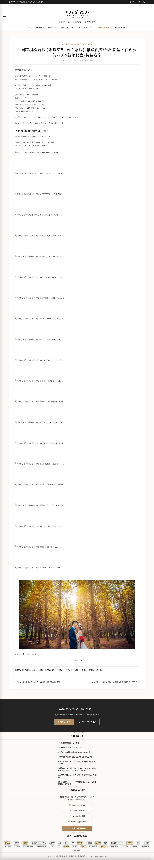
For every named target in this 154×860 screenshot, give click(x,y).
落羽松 (91, 670)
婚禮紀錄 (103, 847)
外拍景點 (75, 27)
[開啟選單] (4, 17)
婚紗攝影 (80, 843)
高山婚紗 (98, 843)
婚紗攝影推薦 (93, 847)
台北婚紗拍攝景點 (41, 847)
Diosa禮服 (125, 847)
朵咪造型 (89, 843)
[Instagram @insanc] (130, 2)
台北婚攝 (66, 847)
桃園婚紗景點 (50, 670)
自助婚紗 (69, 670)
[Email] (139, 2)
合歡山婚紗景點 (28, 847)
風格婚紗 (99, 670)
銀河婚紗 (77, 851)
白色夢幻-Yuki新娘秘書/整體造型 (32, 101)
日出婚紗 (146, 843)
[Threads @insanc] (133, 2)
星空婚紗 (75, 847)
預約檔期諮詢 (65, 722)
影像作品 (63, 27)
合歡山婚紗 (129, 843)
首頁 (90, 44)
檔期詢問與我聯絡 (104, 27)
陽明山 (83, 847)
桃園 (41, 670)
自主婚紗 (60, 670)
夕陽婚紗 (17, 847)
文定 (58, 847)
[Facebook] (136, 2)
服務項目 (51, 27)
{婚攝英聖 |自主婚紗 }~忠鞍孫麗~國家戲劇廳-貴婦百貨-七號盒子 (114, 682)
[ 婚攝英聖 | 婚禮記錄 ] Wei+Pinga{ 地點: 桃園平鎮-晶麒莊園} (38, 682)
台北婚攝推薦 (145, 847)
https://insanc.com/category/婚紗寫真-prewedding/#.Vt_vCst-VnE (53, 117)
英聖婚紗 (83, 670)
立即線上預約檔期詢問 (78, 828)
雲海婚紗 (134, 847)
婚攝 (66, 843)
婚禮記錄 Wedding (116, 843)
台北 (72, 843)
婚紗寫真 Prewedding (29, 670)
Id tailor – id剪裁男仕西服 (29, 108)
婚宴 (105, 843)
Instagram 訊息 (89, 722)
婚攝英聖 (7, 843)
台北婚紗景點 (114, 847)
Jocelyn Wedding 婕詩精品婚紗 (31, 105)
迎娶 (52, 847)
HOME (29, 27)
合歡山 (138, 843)
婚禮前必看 (88, 27)
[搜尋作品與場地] (143, 2)
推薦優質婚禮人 (119, 27)
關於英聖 (39, 27)
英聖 (76, 670)
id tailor (42, 108)
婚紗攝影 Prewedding (74, 44)
